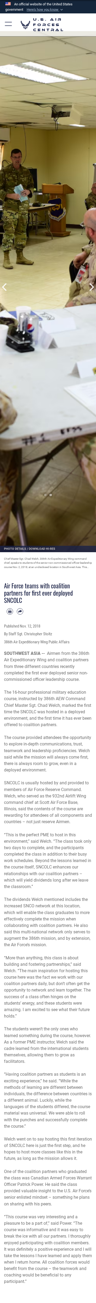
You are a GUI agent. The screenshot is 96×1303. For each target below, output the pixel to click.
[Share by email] (20, 611)
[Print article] (10, 611)
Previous (5, 287)
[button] (45, 9)
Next (91, 287)
